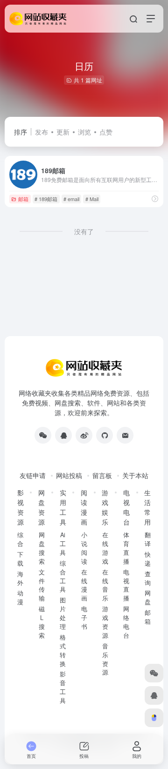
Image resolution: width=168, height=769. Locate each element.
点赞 (105, 131)
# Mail (91, 198)
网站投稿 (69, 475)
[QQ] (63, 435)
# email (71, 198)
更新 (63, 131)
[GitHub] (104, 435)
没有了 (84, 231)
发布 (41, 131)
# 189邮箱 (46, 198)
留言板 (102, 475)
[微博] (84, 435)
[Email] (125, 435)
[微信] (43, 435)
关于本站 (135, 475)
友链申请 (33, 475)
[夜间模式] (154, 717)
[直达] (155, 198)
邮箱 (23, 198)
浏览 (84, 131)
